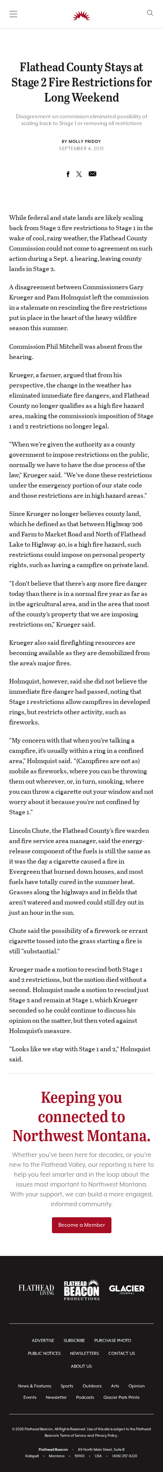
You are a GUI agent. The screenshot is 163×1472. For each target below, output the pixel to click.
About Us (81, 1366)
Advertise (43, 1340)
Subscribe (74, 1340)
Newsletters (84, 1353)
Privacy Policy (106, 1436)
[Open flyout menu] (13, 14)
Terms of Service (73, 1436)
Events (30, 1397)
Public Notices (44, 1353)
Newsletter (56, 1397)
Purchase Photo (112, 1340)
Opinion (137, 1386)
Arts (115, 1386)
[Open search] (150, 13)
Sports (67, 1386)
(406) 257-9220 (124, 1456)
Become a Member (81, 1225)
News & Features (34, 1386)
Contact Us (121, 1353)
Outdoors (92, 1386)
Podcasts (85, 1397)
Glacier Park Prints (121, 1397)
